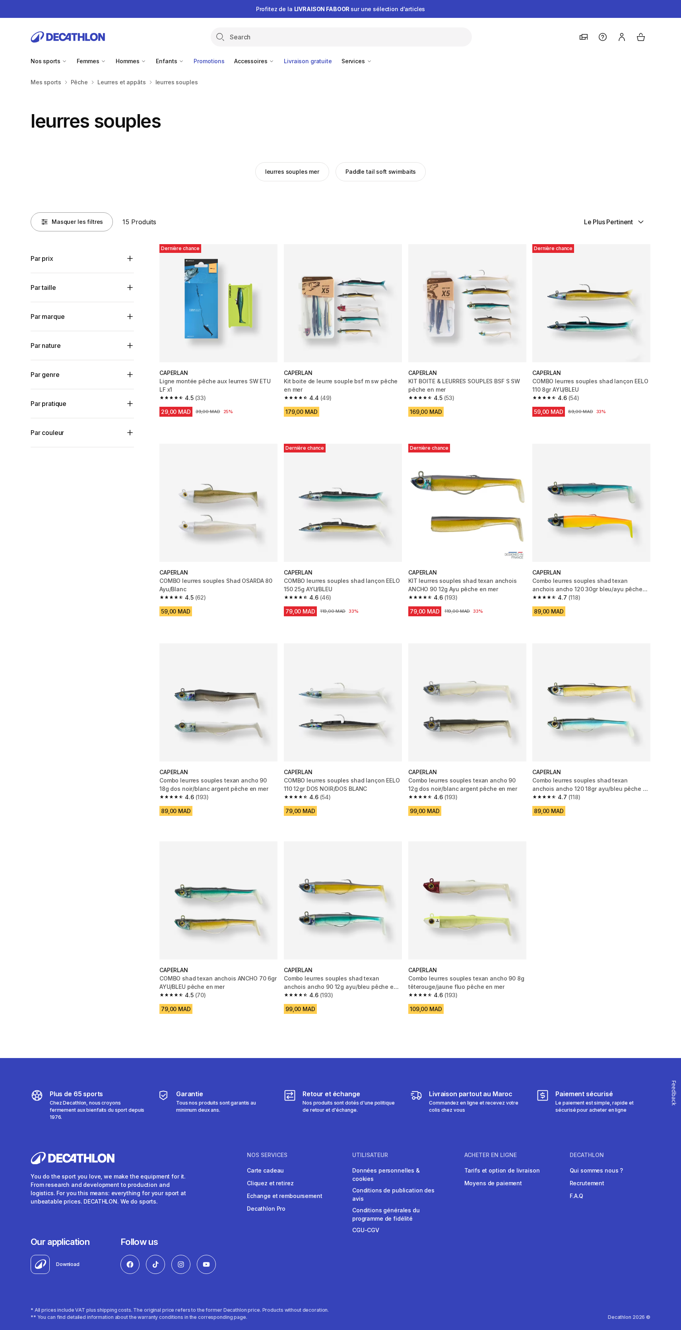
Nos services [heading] (267, 1155)
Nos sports (46, 61)
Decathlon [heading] (587, 1155)
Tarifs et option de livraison (502, 1170)
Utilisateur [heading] (370, 1155)
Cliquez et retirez (270, 1183)
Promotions (209, 61)
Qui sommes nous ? (596, 1170)
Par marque (47, 316)
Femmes (89, 61)
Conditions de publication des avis (393, 1194)
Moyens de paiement (493, 1183)
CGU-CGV (365, 1230)
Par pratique (48, 404)
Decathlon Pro (266, 1208)
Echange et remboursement (284, 1195)
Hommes (128, 61)
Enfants (167, 61)
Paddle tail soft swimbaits (380, 171)
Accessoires (251, 61)
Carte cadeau (265, 1170)
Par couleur (47, 433)
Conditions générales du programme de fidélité (386, 1214)
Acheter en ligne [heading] (490, 1155)
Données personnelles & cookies (386, 1174)
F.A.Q (576, 1195)
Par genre (45, 375)
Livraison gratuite (308, 61)
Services (354, 61)
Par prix (42, 258)
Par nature (45, 345)
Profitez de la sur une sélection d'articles (340, 9)
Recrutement (587, 1183)
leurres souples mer (292, 171)
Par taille (43, 287)
